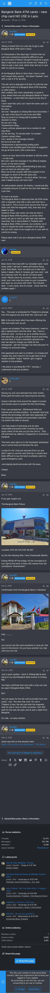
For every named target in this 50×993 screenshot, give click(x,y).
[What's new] (40, 3)
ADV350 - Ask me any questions (20, 914)
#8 (47, 738)
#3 (47, 308)
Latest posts (11, 857)
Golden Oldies (12, 868)
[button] (4, 3)
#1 (48, 42)
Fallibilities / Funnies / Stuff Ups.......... (22, 902)
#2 (47, 260)
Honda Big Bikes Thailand (17, 919)
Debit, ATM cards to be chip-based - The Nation (23, 744)
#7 (48, 670)
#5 (47, 495)
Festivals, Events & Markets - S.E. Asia (22, 882)
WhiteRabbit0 (43, 848)
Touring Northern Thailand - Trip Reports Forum (26, 896)
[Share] (44, 42)
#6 (47, 586)
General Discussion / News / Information (23, 907)
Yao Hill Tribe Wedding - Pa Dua (19, 863)
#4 (47, 389)
